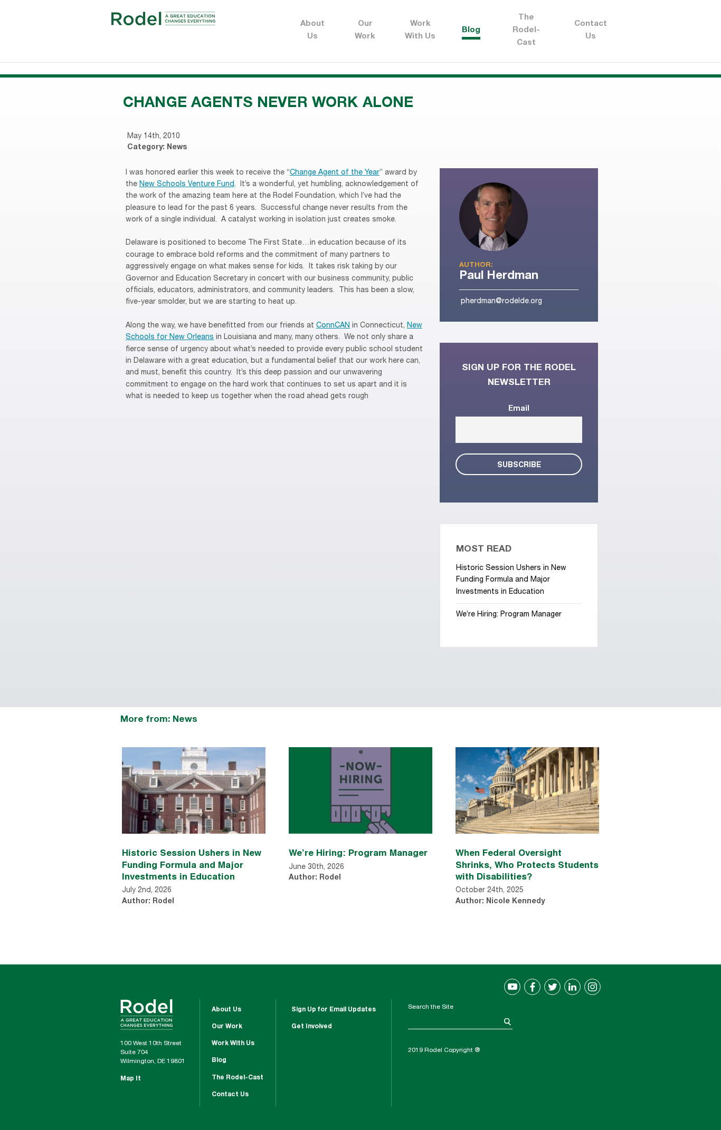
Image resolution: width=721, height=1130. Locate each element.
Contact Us (590, 30)
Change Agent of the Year (335, 173)
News (177, 147)
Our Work (365, 30)
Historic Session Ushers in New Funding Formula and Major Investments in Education (511, 580)
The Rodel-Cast (526, 30)
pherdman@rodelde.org (501, 301)
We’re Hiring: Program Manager (509, 615)
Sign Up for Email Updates (333, 1010)
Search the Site (430, 1007)
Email (518, 409)
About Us (312, 30)
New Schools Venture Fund (186, 184)
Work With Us (420, 30)
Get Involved (311, 1026)
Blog (471, 30)
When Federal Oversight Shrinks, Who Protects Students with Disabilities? (527, 864)
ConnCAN (333, 326)
